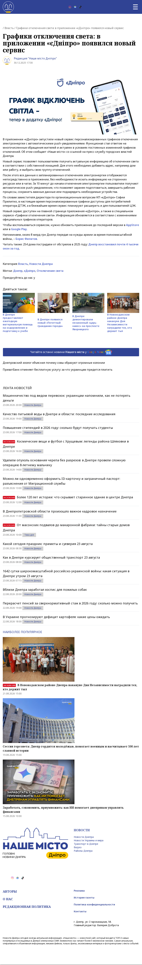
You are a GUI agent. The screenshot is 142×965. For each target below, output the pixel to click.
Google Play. (19, 229)
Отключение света (50, 271)
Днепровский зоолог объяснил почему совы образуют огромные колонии (54, 363)
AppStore (132, 225)
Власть (9, 28)
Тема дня (29, 534)
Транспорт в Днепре (86, 843)
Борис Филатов (26, 239)
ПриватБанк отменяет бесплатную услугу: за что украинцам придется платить (57, 369)
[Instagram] (70, 7)
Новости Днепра (41, 264)
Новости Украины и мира (88, 840)
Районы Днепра (83, 850)
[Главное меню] (135, 7)
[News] (75, 7)
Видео (78, 847)
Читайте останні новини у (67, 352)
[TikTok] (80, 7)
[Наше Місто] (8, 6)
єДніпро (29, 271)
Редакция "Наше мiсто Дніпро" (35, 58)
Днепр (18, 271)
